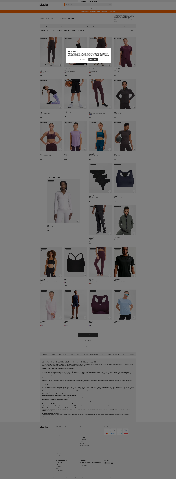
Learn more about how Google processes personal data (98, 55)
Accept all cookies (93, 59)
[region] (88, 55)
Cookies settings (83, 59)
